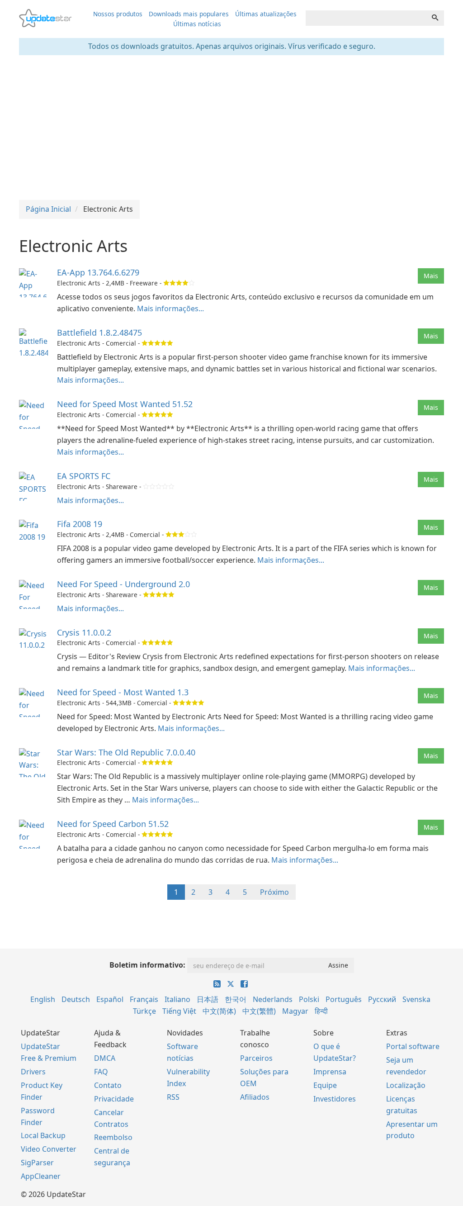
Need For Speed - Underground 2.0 (123, 584)
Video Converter (48, 1149)
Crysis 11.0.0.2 (84, 632)
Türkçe (144, 1011)
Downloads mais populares (189, 13)
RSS (173, 1097)
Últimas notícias (197, 23)
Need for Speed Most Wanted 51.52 (125, 404)
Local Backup (43, 1135)
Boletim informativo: (147, 965)
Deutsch (75, 999)
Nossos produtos (117, 13)
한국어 (235, 999)
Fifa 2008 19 (79, 523)
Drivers (33, 1072)
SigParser (37, 1163)
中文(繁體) (259, 1011)
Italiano (177, 999)
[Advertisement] (231, 127)
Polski (309, 999)
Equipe (325, 1085)
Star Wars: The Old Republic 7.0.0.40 (126, 752)
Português (344, 999)
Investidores (334, 1099)
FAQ (101, 1072)
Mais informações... (170, 308)
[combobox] (366, 18)
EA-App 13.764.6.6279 (98, 272)
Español (109, 999)
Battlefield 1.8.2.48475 (99, 332)
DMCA (104, 1058)
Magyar (295, 1011)
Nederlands (273, 999)
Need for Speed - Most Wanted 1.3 (123, 692)
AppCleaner (41, 1176)
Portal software (412, 1046)
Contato (108, 1085)
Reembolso (113, 1137)
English (42, 999)
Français (144, 999)
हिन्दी (321, 1011)
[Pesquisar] (435, 18)
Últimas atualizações (266, 13)
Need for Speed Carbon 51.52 (113, 823)
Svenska (416, 999)
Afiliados (254, 1097)
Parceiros (256, 1058)
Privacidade (114, 1099)
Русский (382, 999)
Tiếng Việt (179, 1011)
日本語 (207, 999)
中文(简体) (219, 1011)
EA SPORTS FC (83, 475)
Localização (405, 1085)
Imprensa (329, 1072)
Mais (431, 275)
